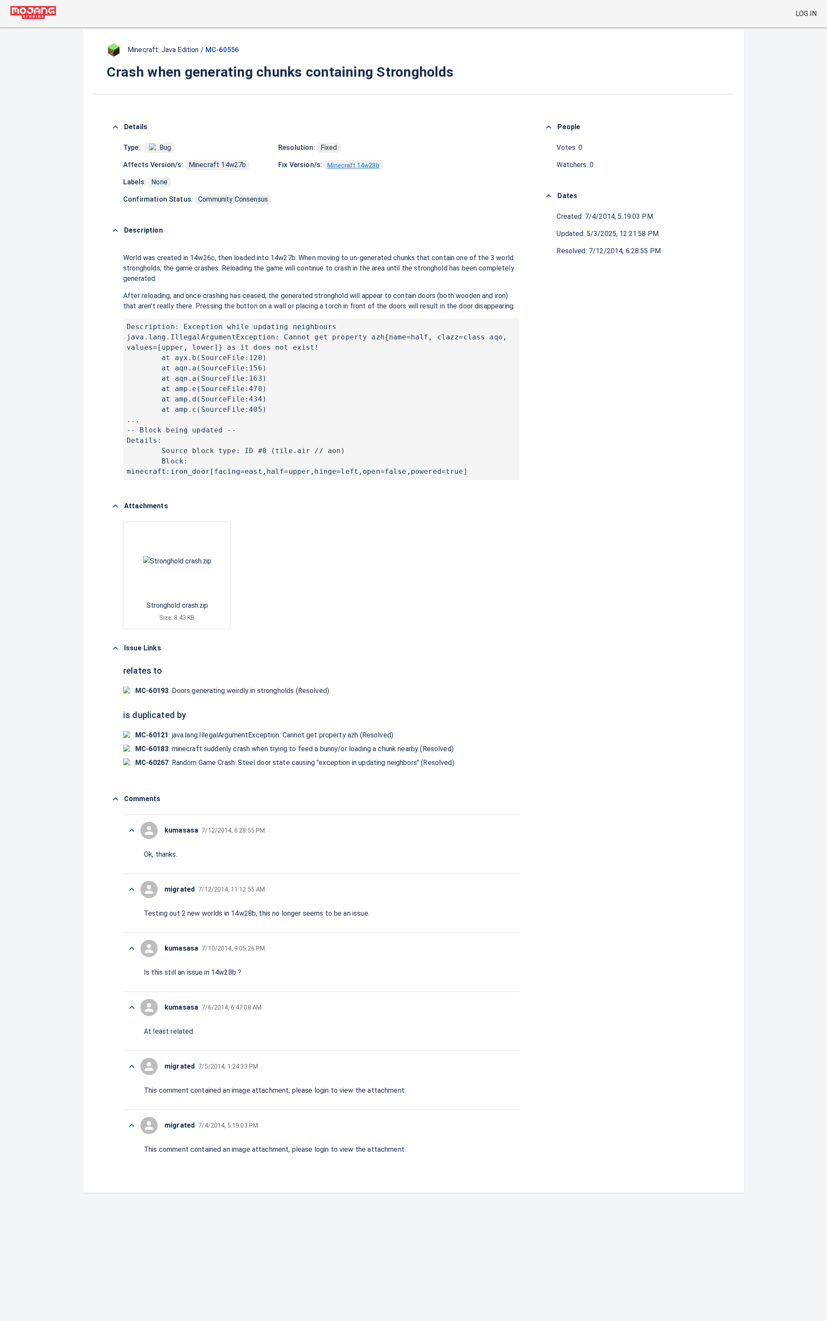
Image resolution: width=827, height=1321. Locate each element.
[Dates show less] (548, 196)
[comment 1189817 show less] (131, 1007)
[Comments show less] (115, 799)
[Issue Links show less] (115, 648)
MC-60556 (222, 50)
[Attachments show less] (115, 506)
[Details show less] (115, 127)
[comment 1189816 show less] (131, 1066)
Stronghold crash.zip (177, 605)
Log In (806, 13)
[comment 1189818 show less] (131, 948)
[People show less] (548, 127)
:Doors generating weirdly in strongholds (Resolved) (232, 691)
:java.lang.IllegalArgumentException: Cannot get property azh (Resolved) (264, 735)
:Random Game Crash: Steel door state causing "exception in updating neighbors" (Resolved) (294, 762)
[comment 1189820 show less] (131, 830)
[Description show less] (115, 230)
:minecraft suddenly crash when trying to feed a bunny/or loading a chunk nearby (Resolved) (294, 749)
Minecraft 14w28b (353, 165)
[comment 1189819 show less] (131, 889)
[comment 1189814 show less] (131, 1125)
